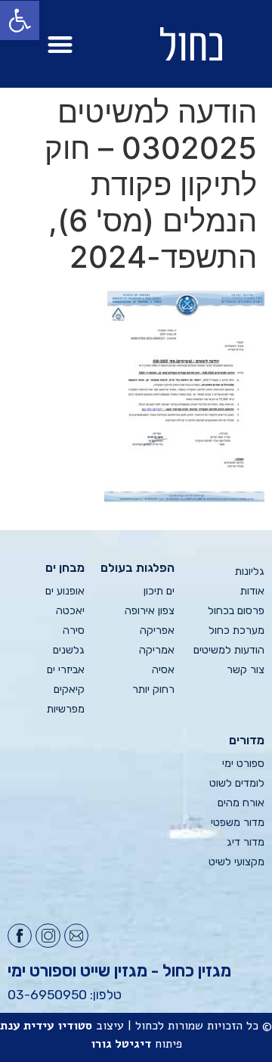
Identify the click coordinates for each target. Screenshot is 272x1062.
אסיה (163, 669)
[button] (60, 44)
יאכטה (70, 610)
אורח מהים (241, 802)
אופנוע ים (65, 591)
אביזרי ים (66, 669)
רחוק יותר (153, 689)
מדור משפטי (237, 822)
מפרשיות (66, 709)
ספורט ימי (243, 763)
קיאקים (69, 689)
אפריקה (157, 630)
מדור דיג (245, 842)
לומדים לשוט (236, 783)
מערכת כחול (236, 630)
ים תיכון (159, 591)
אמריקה (157, 650)
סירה (74, 630)
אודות (252, 591)
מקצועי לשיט (236, 862)
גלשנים (69, 650)
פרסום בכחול (236, 610)
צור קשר (245, 669)
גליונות (249, 571)
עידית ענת (27, 1025)
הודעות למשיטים (228, 650)
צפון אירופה (150, 610)
